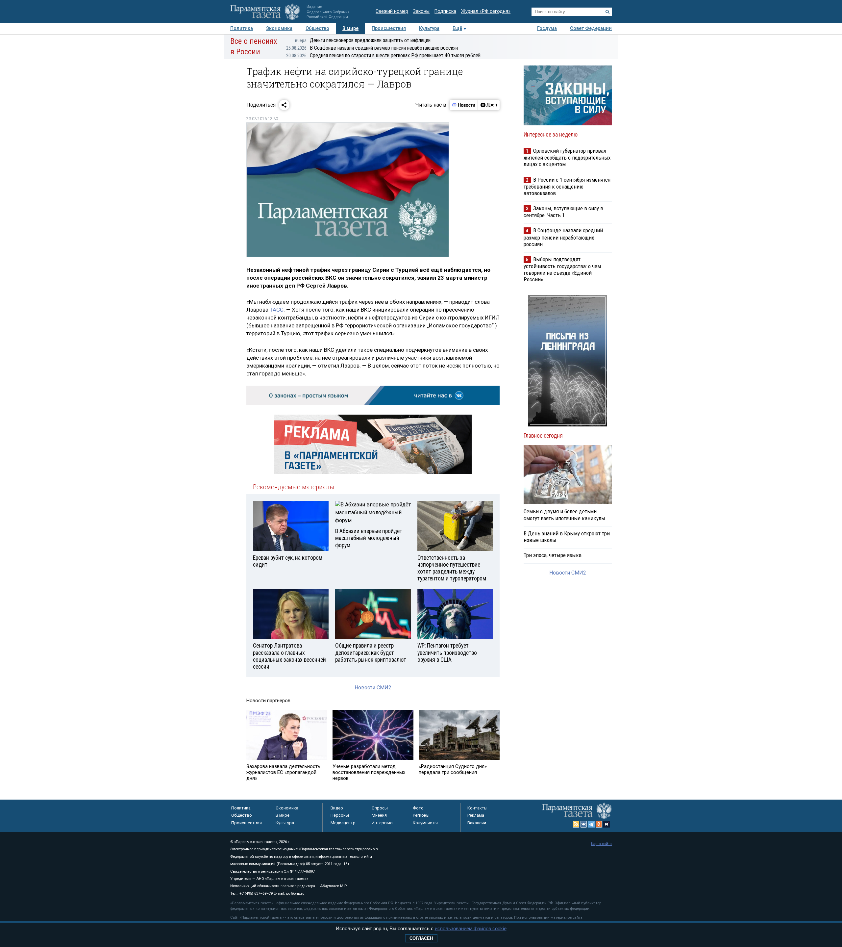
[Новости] (464, 105)
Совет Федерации (591, 28)
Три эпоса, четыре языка (553, 555)
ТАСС (277, 309)
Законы (421, 11)
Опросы (380, 808)
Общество (317, 28)
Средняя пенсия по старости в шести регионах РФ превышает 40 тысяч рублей (383, 55)
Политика (241, 28)
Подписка (445, 11)
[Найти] (607, 12)
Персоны (340, 815)
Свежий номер (392, 11)
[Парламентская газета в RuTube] (606, 824)
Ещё (457, 28)
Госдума (547, 28)
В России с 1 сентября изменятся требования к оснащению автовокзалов (567, 186)
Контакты (477, 808)
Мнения (379, 815)
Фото (418, 808)
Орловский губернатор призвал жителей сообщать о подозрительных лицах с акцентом (567, 157)
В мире (350, 28)
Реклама (475, 815)
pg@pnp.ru (295, 893)
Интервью (382, 822)
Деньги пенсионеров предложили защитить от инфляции (363, 40)
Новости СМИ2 (373, 687)
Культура (429, 28)
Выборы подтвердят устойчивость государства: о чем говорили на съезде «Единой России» (562, 269)
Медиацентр (343, 822)
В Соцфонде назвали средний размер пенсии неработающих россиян (372, 48)
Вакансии (476, 822)
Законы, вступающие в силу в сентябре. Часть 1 (563, 211)
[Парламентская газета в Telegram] (591, 824)
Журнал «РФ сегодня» (485, 11)
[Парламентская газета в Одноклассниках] (599, 824)
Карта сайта (601, 844)
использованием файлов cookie (471, 928)
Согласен (421, 938)
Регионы (421, 815)
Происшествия (389, 28)
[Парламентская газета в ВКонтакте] (584, 824)
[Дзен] (489, 105)
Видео (337, 808)
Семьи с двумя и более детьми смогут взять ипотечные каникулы (564, 514)
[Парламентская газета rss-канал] (576, 824)
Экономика (279, 28)
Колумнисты (425, 822)
